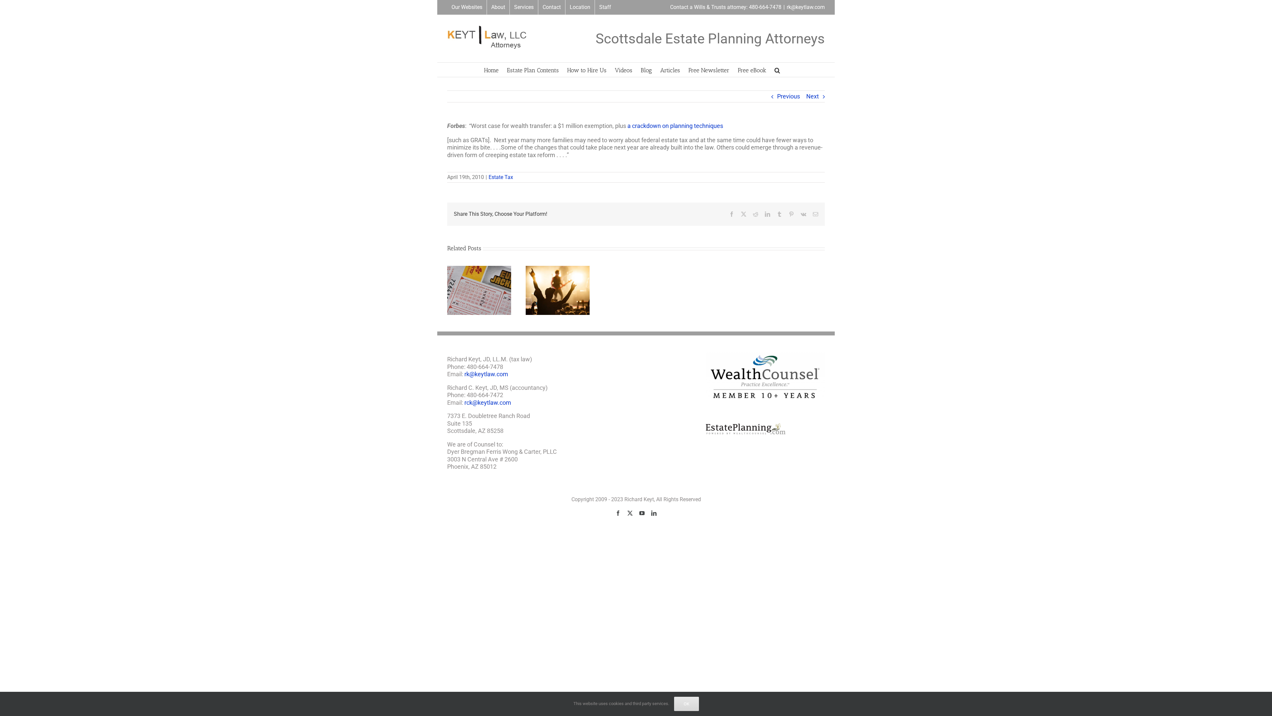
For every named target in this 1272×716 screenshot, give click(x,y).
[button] (777, 70)
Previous (788, 96)
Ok (686, 703)
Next (812, 96)
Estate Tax (501, 177)
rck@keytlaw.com (487, 402)
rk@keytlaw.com (806, 7)
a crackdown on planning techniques (675, 125)
